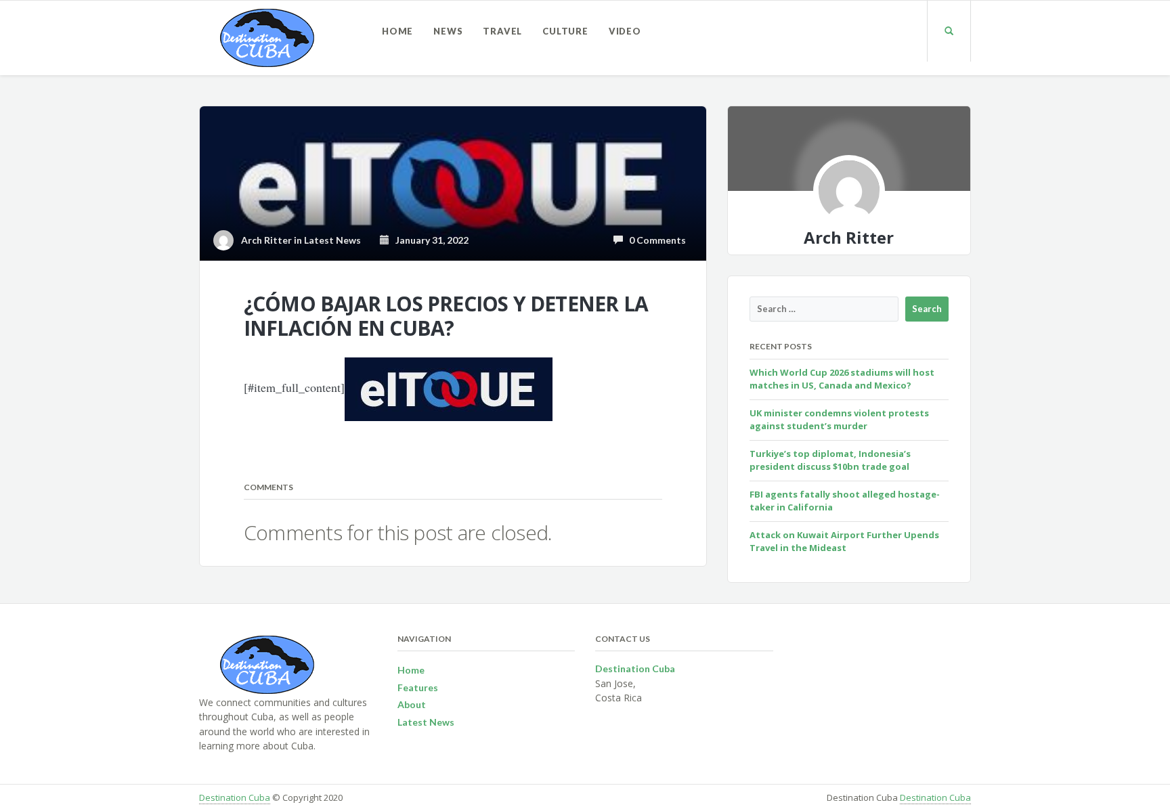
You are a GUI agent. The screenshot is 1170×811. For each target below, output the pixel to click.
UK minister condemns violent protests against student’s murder (839, 420)
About (411, 704)
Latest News (332, 240)
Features (417, 687)
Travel (502, 31)
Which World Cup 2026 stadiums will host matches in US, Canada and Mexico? (842, 379)
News (447, 31)
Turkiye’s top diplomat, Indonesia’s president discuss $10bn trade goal (830, 460)
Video (625, 31)
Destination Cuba (234, 797)
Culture (565, 31)
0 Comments (654, 240)
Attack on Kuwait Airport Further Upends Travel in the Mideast (844, 541)
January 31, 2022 (429, 240)
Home (397, 31)
